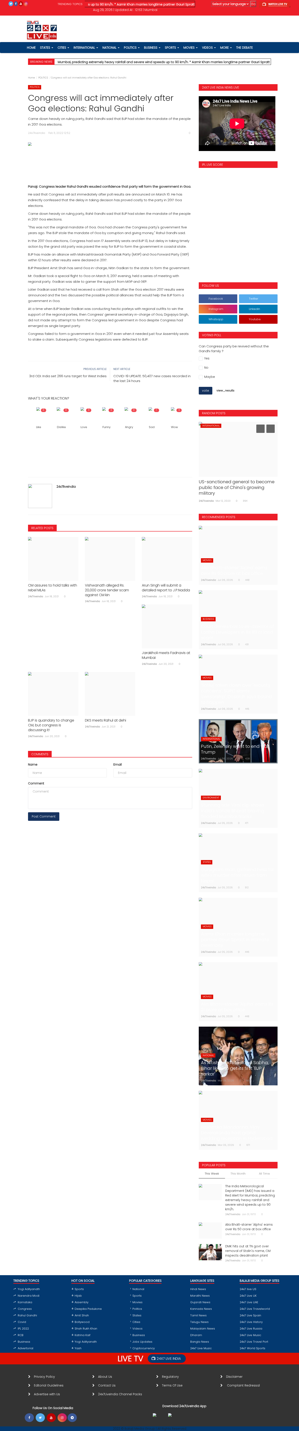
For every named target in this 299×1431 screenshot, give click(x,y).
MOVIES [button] (189, 47)
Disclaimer (235, 1376)
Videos (208, 47)
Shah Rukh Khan (86, 1328)
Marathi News (200, 1296)
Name (32, 764)
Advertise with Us (47, 1394)
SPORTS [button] (171, 47)
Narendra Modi (28, 1296)
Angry (129, 427)
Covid (22, 1322)
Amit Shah (82, 1315)
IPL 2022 (23, 1328)
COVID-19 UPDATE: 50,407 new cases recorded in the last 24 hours (152, 378)
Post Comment (44, 816)
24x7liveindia (66, 486)
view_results (225, 390)
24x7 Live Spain (250, 1315)
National (138, 1289)
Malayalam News (202, 1328)
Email (117, 764)
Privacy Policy (44, 1376)
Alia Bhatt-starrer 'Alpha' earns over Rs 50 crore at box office (249, 1226)
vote (205, 390)
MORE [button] (225, 47)
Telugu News (199, 1322)
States (45, 47)
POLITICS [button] (130, 47)
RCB (20, 1335)
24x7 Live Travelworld (255, 1309)
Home (31, 77)
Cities (62, 47)
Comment (36, 783)
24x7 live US (248, 1289)
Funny (106, 427)
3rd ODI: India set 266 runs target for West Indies (68, 376)
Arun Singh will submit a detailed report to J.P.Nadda (166, 588)
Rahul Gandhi (27, 1315)
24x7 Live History (251, 1322)
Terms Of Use (173, 1385)
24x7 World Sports (252, 1348)
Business (24, 1342)
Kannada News (201, 1309)
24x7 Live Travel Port (254, 1342)
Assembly (81, 1302)
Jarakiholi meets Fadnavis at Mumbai (166, 655)
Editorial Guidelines (48, 1385)
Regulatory (172, 1376)
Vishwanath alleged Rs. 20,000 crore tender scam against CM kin (107, 590)
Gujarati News (200, 1302)
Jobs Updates (142, 1342)
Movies (137, 1302)
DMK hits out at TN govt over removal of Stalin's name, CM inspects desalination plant (248, 1251)
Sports (79, 1289)
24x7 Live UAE (249, 1302)
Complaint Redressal (244, 1385)
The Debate (244, 47)
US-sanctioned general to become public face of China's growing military (236, 487)
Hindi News (198, 1289)
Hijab (78, 1296)
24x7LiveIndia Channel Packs (120, 1394)
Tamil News (198, 1315)
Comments (39, 754)
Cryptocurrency (143, 1348)
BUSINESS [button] (151, 47)
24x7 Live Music (201, 1348)
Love (84, 427)
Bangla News (199, 1342)
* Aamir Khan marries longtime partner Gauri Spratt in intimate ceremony (150, 4)
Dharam (196, 1335)
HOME (31, 47)
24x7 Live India (169, 1358)
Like (38, 427)
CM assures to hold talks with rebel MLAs (52, 588)
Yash (78, 1348)
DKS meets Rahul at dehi (105, 720)
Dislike (61, 427)
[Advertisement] (110, 161)
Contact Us (108, 1385)
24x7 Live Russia (251, 1328)
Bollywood (82, 1322)
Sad (152, 427)
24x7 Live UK (248, 1296)
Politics (137, 1309)
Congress (25, 1309)
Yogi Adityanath (29, 1289)
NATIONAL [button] (109, 47)
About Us (106, 1376)
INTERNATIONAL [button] (85, 47)
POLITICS (43, 77)
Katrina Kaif (82, 1335)
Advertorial (25, 1348)
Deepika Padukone (88, 1309)
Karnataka (25, 1302)
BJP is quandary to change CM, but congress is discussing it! (51, 725)
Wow (174, 427)
